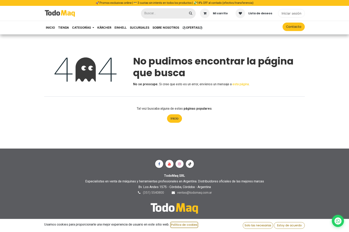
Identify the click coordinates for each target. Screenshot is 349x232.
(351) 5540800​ (153, 193)
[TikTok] (190, 164)
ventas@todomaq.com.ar (194, 193)
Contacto (293, 26)
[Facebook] (159, 164)
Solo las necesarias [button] (258, 225)
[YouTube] (169, 164)
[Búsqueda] (191, 13)
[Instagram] (180, 164)
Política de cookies (184, 225)
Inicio (174, 118)
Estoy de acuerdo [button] (289, 225)
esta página (240, 84)
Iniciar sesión (291, 13)
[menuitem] (50, 27)
